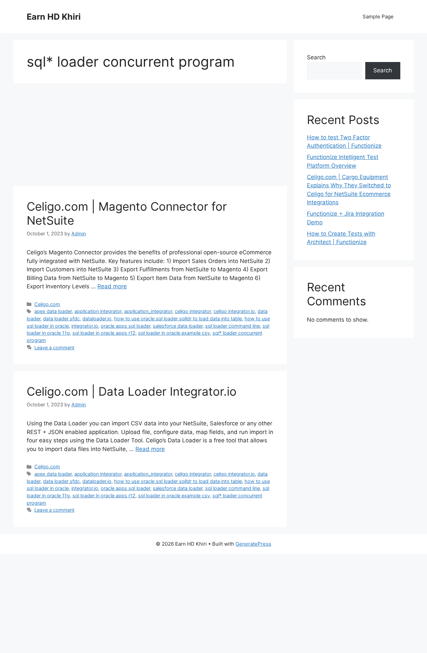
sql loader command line (232, 326)
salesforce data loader (177, 326)
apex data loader (53, 311)
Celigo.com (47, 304)
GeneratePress (253, 544)
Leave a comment (54, 347)
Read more (112, 286)
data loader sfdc (61, 318)
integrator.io (84, 326)
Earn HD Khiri (54, 17)
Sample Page (378, 16)
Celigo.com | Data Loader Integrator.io (132, 391)
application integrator (97, 311)
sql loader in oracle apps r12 (103, 333)
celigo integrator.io (234, 311)
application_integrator (148, 311)
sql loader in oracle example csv (174, 333)
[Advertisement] (150, 136)
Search (316, 57)
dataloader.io (96, 318)
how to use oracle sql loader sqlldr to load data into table (178, 318)
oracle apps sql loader (125, 326)
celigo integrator (193, 311)
